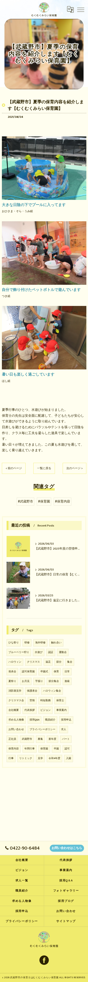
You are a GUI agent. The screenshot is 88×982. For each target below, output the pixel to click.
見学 (40, 758)
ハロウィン (14, 662)
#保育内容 (62, 501)
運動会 (63, 652)
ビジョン (45, 710)
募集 (40, 739)
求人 (63, 729)
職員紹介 (50, 720)
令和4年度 (54, 758)
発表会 (12, 671)
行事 (11, 758)
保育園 (44, 749)
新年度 (52, 739)
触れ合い (56, 643)
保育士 (60, 700)
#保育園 (44, 501)
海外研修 (40, 643)
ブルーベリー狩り (18, 652)
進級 (67, 681)
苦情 (32, 700)
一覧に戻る (44, 468)
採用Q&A (34, 720)
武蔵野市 (27, 739)
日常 (67, 671)
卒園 (56, 749)
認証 (50, 652)
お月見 (26, 681)
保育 (56, 671)
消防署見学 (14, 691)
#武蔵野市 (25, 501)
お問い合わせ (16, 729)
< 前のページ (14, 468)
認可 (67, 749)
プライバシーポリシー (42, 729)
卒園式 (44, 671)
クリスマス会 (16, 700)
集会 (69, 662)
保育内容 (13, 749)
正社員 (12, 739)
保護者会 (32, 691)
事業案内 (61, 710)
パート (66, 739)
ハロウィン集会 (52, 691)
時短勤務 (45, 700)
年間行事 (29, 749)
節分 (58, 662)
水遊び (38, 652)
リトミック (25, 758)
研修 (27, 643)
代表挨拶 (29, 710)
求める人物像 (16, 720)
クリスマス (33, 662)
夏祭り (12, 681)
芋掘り (39, 681)
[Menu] (81, 9)
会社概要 (13, 710)
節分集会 (54, 681)
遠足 (48, 662)
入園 (68, 758)
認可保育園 (28, 671)
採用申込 (66, 720)
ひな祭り (13, 643)
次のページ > (74, 468)
